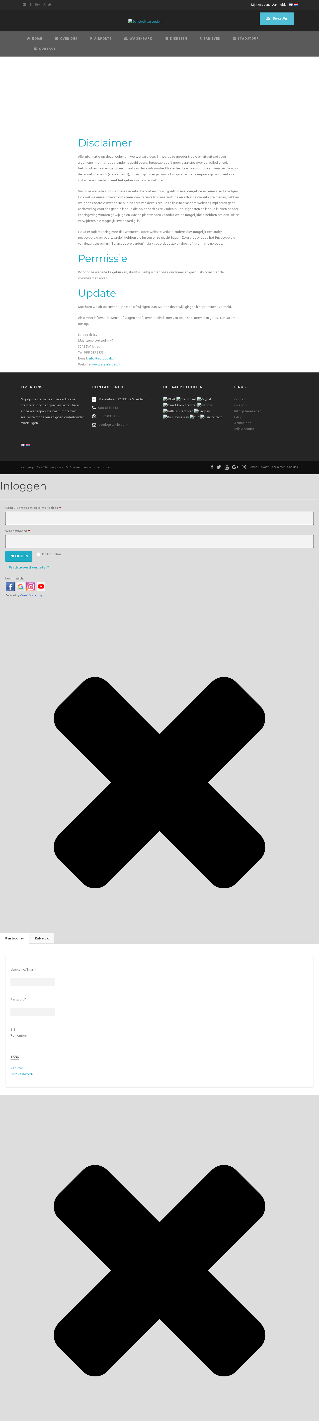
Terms (253, 467)
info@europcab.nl (101, 358)
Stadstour (248, 38)
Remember (18, 1036)
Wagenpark (141, 38)
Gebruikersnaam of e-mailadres (40, 508)
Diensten (178, 38)
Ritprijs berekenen (247, 411)
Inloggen (18, 556)
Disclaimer (278, 467)
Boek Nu (279, 18)
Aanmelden (280, 4)
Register (16, 1068)
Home (37, 38)
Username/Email (23, 970)
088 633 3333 (108, 408)
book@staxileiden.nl (114, 425)
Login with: (14, 578)
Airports (102, 38)
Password (18, 999)
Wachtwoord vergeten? (29, 567)
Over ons (240, 405)
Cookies (292, 467)
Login (15, 1057)
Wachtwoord (25, 531)
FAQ (237, 417)
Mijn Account (260, 4)
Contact (47, 49)
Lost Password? (22, 1074)
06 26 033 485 (108, 416)
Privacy (264, 467)
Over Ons (68, 38)
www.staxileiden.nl (106, 364)
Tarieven (212, 38)
